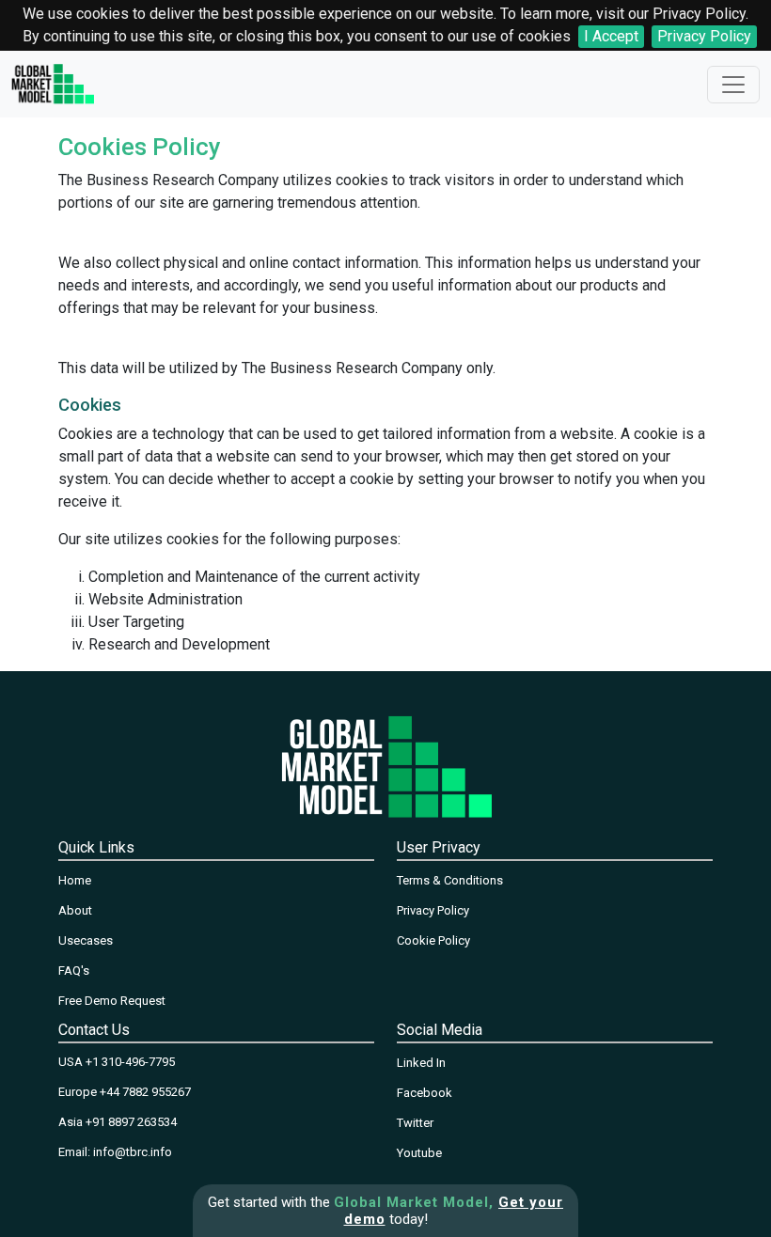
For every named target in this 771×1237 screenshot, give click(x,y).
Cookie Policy (433, 940)
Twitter (415, 1123)
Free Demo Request (111, 1001)
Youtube (419, 1153)
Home (74, 880)
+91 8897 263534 (131, 1122)
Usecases (85, 940)
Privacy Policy (704, 36)
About (75, 910)
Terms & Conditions (450, 880)
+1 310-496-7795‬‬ (130, 1062)
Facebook (424, 1093)
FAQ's (73, 970)
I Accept (611, 36)
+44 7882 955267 (145, 1092)
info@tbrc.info (132, 1152)
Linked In (421, 1063)
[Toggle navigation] (733, 84)
